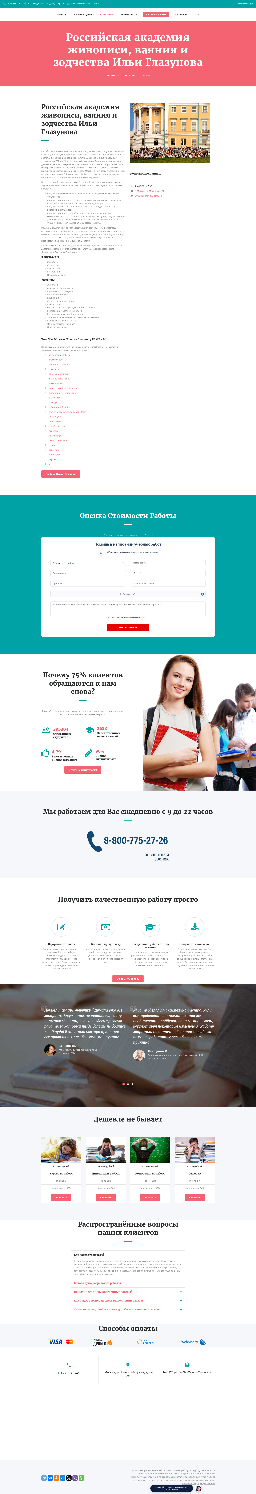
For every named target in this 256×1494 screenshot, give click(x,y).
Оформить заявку (128, 978)
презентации (55, 435)
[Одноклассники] (56, 1478)
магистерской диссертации (63, 388)
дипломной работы (58, 364)
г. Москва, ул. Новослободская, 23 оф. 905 (46, 3)
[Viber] (75, 1478)
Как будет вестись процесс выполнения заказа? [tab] (108, 1300)
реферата (54, 369)
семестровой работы (59, 440)
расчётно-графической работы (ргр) (67, 411)
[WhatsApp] (81, 1478)
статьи (52, 445)
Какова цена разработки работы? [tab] (98, 1283)
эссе (51, 464)
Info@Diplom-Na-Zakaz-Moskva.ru (85, 3)
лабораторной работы (60, 407)
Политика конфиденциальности (198, 1483)
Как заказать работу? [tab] (89, 1255)
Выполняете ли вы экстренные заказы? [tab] (103, 1292)
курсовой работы (57, 359)
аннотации (54, 454)
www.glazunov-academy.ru (148, 195)
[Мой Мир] (62, 1478)
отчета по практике (59, 373)
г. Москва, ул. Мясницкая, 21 (149, 191)
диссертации (55, 383)
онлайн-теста (56, 397)
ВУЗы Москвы (129, 75)
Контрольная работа (150, 1173)
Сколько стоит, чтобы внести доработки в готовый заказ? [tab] (116, 1309)
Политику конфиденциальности (132, 617)
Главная (62, 14)
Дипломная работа (106, 1173)
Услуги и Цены (82, 14)
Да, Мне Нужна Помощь (61, 474)
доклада (53, 402)
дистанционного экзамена (62, 392)
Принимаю (128, 617)
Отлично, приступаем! (83, 770)
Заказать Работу (156, 14)
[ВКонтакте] (50, 1478)
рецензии (54, 449)
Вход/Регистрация (245, 3)
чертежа (53, 459)
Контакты (181, 14)
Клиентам (106, 14)
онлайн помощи (57, 426)
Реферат (195, 1173)
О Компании (129, 14)
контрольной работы (59, 355)
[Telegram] (44, 1478)
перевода (54, 430)
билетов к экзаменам (59, 378)
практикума (55, 416)
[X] (69, 1478)
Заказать (61, 1197)
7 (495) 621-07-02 (143, 186)
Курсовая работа (61, 1173)
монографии (55, 421)
